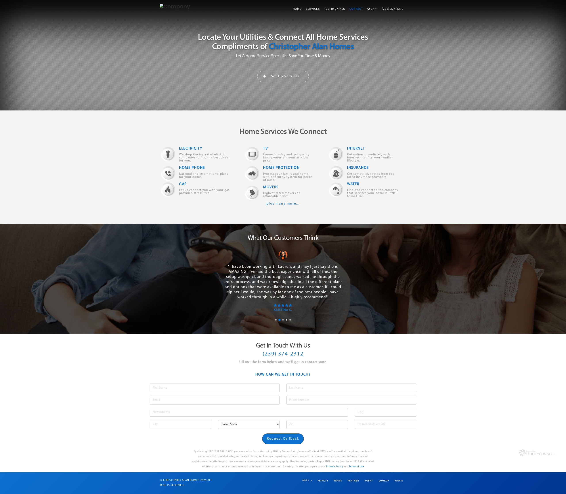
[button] (372, 8)
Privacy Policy (334, 467)
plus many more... (283, 203)
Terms (338, 481)
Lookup (384, 481)
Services (313, 8)
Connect (356, 8)
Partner (353, 481)
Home (297, 8)
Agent (369, 481)
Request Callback (283, 439)
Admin (399, 481)
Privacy (323, 481)
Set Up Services (285, 76)
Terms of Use (356, 467)
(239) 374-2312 (392, 8)
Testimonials (334, 8)
